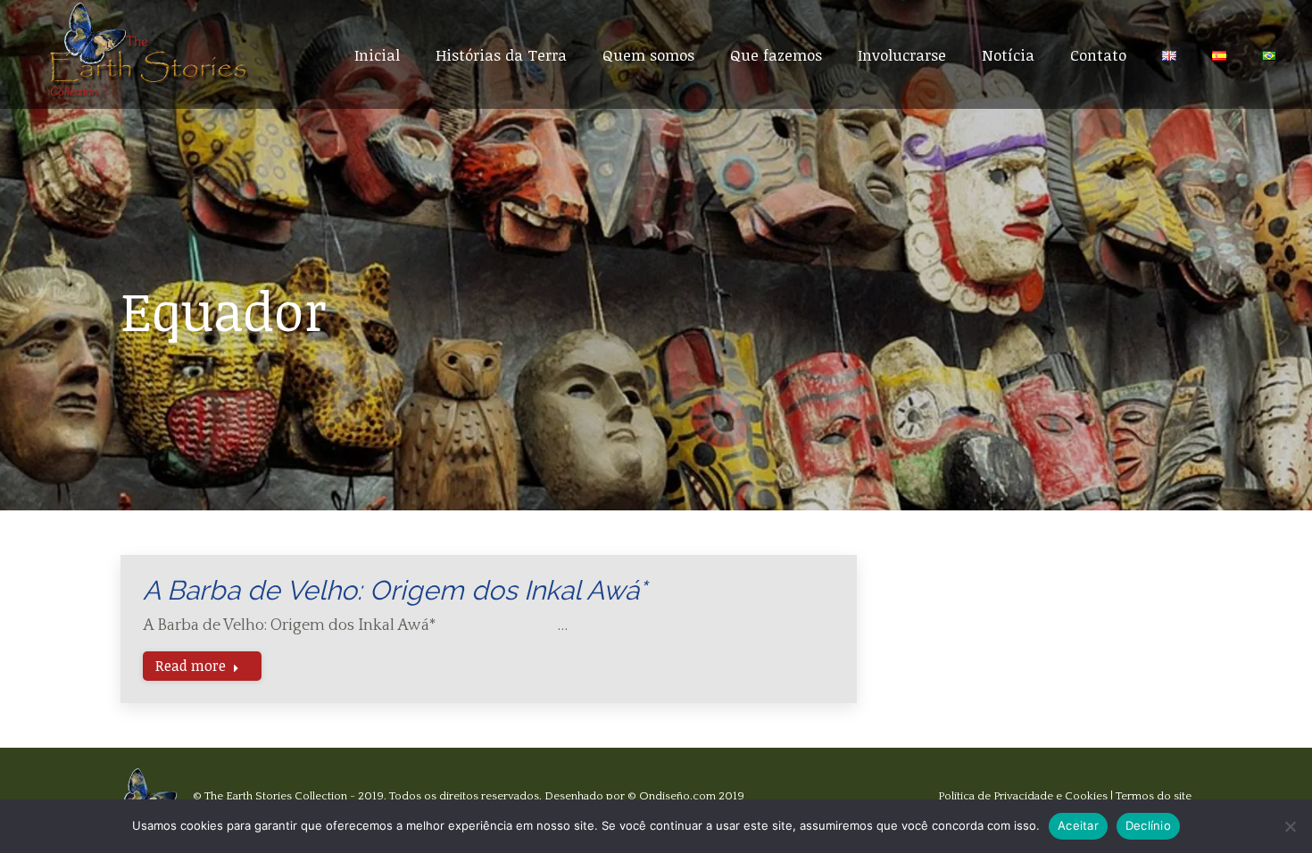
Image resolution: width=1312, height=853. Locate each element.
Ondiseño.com (677, 796)
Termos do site (1154, 796)
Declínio (1148, 825)
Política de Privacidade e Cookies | (1027, 796)
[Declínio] (1290, 826)
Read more (190, 665)
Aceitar (1078, 825)
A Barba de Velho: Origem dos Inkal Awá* (395, 590)
